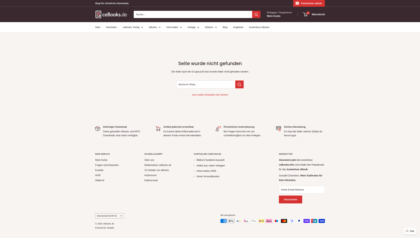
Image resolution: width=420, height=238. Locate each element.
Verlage (192, 27)
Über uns (149, 160)
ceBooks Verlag (131, 27)
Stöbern (209, 27)
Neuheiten (111, 27)
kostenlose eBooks (259, 27)
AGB (97, 175)
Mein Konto (273, 16)
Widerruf (99, 180)
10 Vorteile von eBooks (156, 170)
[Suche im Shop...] (239, 84)
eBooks (153, 27)
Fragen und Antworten (107, 165)
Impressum (150, 175)
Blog (225, 27)
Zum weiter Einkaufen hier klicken (210, 94)
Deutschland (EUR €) (107, 216)
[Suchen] (256, 14)
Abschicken (290, 199)
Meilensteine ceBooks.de (157, 165)
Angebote (238, 27)
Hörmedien (172, 27)
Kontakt (99, 170)
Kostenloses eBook (311, 3)
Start (97, 27)
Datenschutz (151, 180)
